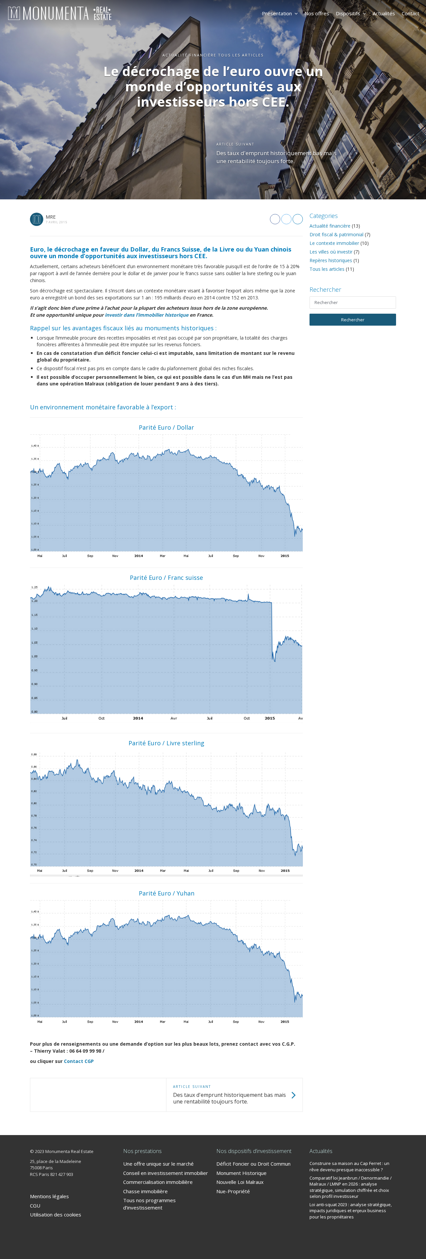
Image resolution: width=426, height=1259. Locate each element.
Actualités (384, 13)
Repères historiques (331, 260)
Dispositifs (348, 13)
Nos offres (317, 13)
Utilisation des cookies (55, 1214)
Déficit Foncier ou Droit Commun (253, 1163)
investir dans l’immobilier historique (146, 315)
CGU (35, 1205)
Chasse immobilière (145, 1191)
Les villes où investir (331, 252)
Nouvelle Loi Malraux (240, 1182)
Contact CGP (79, 1061)
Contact (410, 13)
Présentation (277, 13)
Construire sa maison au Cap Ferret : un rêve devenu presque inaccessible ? (349, 1166)
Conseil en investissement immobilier (165, 1173)
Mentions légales (49, 1196)
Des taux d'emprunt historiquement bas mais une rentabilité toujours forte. (276, 157)
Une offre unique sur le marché (158, 1163)
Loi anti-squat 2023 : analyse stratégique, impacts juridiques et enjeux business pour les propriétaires (351, 1211)
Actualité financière (330, 226)
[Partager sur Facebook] (275, 219)
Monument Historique (241, 1173)
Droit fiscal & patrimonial (336, 234)
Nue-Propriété (233, 1191)
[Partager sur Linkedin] (298, 219)
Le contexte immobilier (334, 243)
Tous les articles (327, 269)
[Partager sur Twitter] (286, 219)
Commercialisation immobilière (158, 1182)
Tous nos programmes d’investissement (149, 1203)
